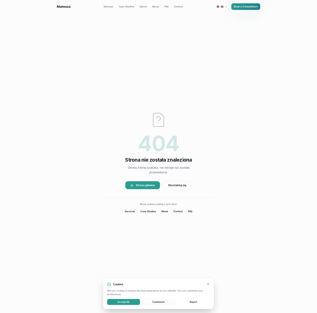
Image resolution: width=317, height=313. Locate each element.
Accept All (123, 301)
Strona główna (145, 185)
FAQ (166, 6)
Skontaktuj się (177, 185)
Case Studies (126, 6)
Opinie (143, 6)
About (155, 6)
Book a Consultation (246, 6)
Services (108, 6)
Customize (158, 301)
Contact (178, 6)
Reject (193, 301)
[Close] (208, 284)
